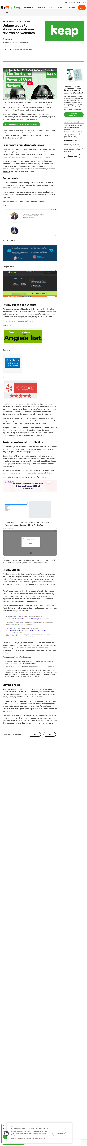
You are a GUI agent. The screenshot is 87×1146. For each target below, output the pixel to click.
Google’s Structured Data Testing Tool (28, 525)
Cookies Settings (59, 1134)
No (50, 734)
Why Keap (27, 7)
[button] (6, 1133)
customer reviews (10, 133)
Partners (60, 7)
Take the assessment (73, 115)
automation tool (9, 582)
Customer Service (8, 21)
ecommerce (32, 601)
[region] (39, 1133)
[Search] (83, 13)
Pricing (51, 8)
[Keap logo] (11, 7)
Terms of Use (42, 1138)
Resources (72, 7)
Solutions (40, 7)
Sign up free (72, 156)
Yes (34, 734)
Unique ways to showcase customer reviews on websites (73, 128)
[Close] (68, 1125)
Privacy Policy (37, 1131)
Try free (81, 7)
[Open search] (66, 2)
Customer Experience (23, 21)
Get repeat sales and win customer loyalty (19, 49)
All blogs (5, 13)
